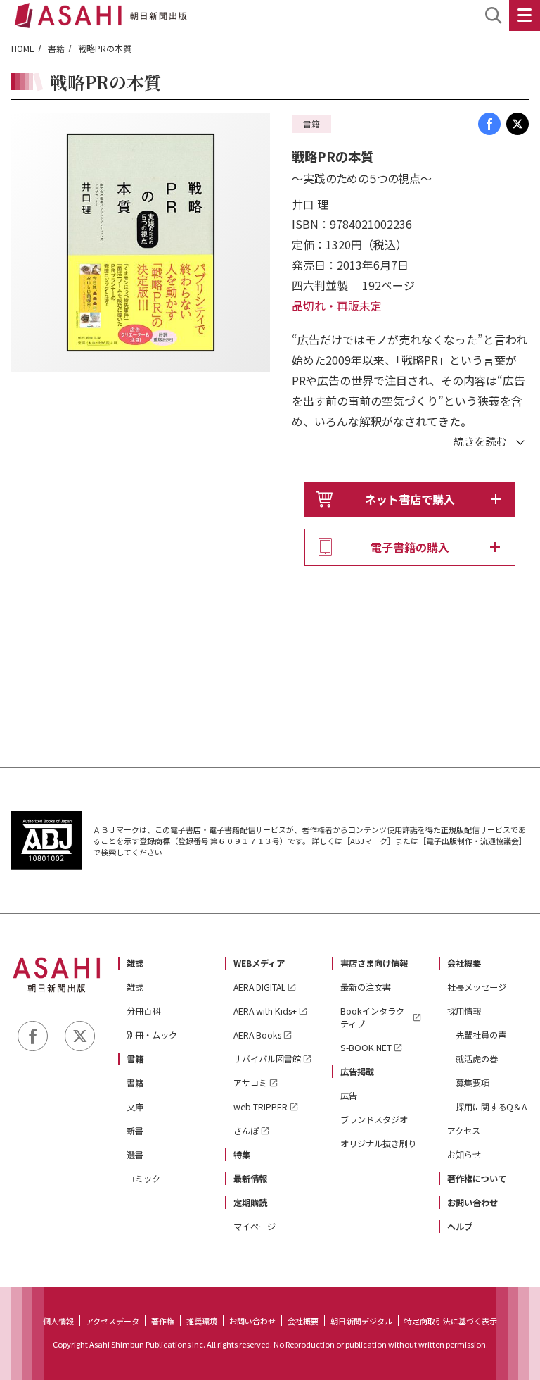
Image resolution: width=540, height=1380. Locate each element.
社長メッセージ (476, 987)
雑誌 (135, 963)
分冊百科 (143, 1011)
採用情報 (464, 1011)
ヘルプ (459, 1226)
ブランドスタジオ (374, 1119)
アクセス (463, 1130)
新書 (135, 1130)
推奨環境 (201, 1320)
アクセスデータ (112, 1320)
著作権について (476, 1178)
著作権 (162, 1320)
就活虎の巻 (477, 1059)
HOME (22, 48)
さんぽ (246, 1130)
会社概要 (464, 963)
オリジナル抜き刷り (378, 1143)
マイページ (254, 1226)
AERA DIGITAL (259, 987)
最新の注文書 (365, 987)
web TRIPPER (260, 1106)
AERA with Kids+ (265, 1011)
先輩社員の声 (481, 1035)
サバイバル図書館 (267, 1059)
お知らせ (464, 1154)
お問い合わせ (472, 1202)
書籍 (56, 48)
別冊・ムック (152, 1035)
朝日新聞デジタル (361, 1320)
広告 (348, 1095)
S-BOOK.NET (366, 1047)
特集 (241, 1154)
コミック (143, 1178)
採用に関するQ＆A (491, 1106)
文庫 (135, 1106)
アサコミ (250, 1083)
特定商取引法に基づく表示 (450, 1320)
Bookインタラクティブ (372, 1017)
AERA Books (257, 1035)
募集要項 (472, 1083)
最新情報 (250, 1178)
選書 (135, 1154)
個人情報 (58, 1320)
